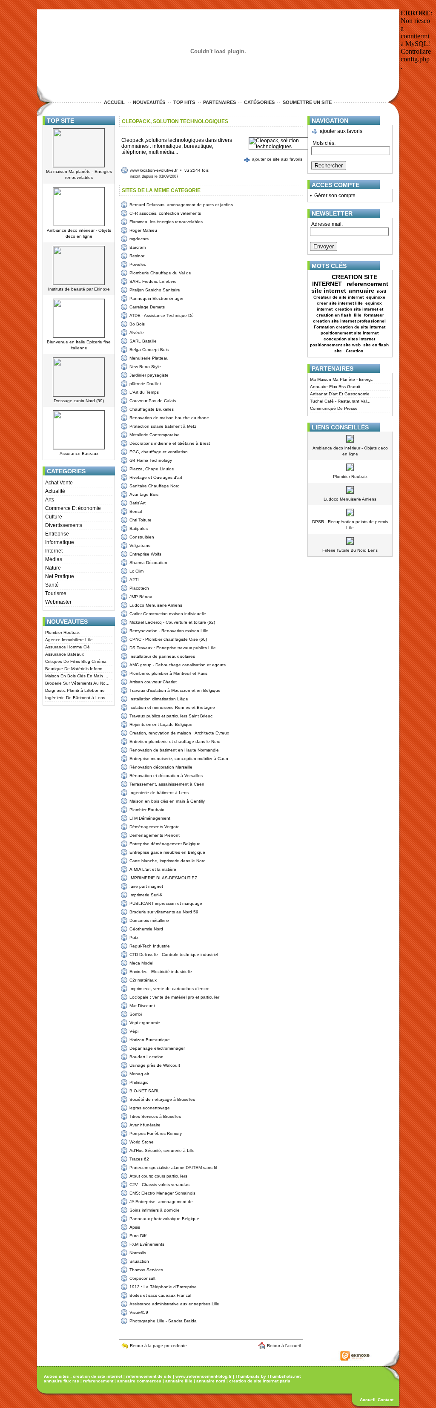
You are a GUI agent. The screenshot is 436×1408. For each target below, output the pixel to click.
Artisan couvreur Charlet (153, 682)
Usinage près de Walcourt (154, 1065)
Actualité (55, 491)
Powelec (137, 264)
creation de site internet (97, 1376)
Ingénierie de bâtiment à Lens (159, 792)
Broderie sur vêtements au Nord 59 (163, 912)
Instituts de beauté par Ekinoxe (79, 289)
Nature (53, 568)
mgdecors (139, 238)
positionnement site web (335, 345)
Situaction (139, 1261)
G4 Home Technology (150, 460)
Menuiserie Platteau (149, 358)
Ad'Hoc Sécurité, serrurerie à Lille (162, 1150)
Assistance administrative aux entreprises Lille (174, 1303)
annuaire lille (178, 1381)
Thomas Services (146, 1269)
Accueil (114, 102)
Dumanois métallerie (149, 920)
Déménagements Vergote (154, 826)
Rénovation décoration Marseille (160, 767)
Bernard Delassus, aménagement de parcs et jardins (181, 204)
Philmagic (138, 1082)
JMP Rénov (140, 596)
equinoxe (375, 297)
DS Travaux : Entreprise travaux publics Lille (172, 647)
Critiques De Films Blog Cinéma (75, 661)
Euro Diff (137, 1235)
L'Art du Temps (144, 392)
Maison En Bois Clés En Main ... (76, 676)
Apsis (134, 1227)
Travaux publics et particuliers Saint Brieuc (170, 716)
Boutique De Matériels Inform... (75, 668)
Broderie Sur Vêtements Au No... (77, 683)
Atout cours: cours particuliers (158, 1176)
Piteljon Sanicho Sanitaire (154, 290)
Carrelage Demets (147, 307)
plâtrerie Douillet (145, 383)
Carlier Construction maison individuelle (167, 613)
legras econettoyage (149, 1108)
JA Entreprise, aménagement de (161, 1201)
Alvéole (136, 332)
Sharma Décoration (148, 562)
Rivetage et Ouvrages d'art (155, 477)
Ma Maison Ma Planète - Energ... (342, 379)
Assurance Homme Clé (67, 647)
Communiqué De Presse (334, 408)
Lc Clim (136, 571)
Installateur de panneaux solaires (162, 656)
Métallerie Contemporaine (154, 434)
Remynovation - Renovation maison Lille (168, 630)
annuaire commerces (139, 1381)
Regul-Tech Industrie (149, 946)
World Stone (141, 1142)
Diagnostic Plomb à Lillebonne (75, 690)
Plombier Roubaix (62, 632)
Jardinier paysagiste (149, 375)
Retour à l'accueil (285, 1345)
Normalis (137, 1252)
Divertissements (63, 525)
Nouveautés (149, 102)
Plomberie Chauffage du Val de (160, 273)
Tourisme (55, 593)
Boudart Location (146, 1056)
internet (325, 309)
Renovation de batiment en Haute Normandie (174, 750)
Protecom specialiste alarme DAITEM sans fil (173, 1167)
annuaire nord (210, 1381)
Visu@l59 (138, 1312)
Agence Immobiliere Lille (69, 639)
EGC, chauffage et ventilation (158, 451)
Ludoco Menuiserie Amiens (155, 605)
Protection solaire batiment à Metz (162, 426)
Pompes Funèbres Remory (155, 1133)
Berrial (135, 511)
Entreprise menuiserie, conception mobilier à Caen (178, 758)
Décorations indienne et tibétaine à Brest (169, 443)
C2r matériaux (143, 980)
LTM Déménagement (149, 818)
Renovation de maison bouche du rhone (169, 417)
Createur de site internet (338, 297)
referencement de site (149, 1376)
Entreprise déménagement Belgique (165, 843)
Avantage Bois (143, 494)
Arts (49, 500)
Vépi (133, 1031)
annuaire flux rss (61, 1381)
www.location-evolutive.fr (154, 170)
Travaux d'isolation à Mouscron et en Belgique (175, 690)
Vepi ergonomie (144, 1022)
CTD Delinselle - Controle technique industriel (173, 954)
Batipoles (138, 528)
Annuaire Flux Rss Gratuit (335, 386)
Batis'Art (137, 503)
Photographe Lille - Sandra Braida (163, 1321)
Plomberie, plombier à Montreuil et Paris (168, 673)
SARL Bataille (143, 341)
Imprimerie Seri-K (146, 895)
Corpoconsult (142, 1278)
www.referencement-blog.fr (203, 1376)
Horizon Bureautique (149, 1039)
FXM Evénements (146, 1244)
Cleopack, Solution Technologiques (175, 121)
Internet (54, 551)
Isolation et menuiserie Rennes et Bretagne (172, 707)
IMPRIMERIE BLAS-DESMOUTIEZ (163, 877)
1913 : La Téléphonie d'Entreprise (163, 1286)
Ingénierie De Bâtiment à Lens (75, 697)
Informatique (59, 542)
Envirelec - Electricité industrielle (160, 971)
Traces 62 (139, 1159)
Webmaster (58, 602)
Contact (385, 1399)
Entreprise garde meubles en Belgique (167, 852)
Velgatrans (139, 545)
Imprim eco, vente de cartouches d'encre (169, 988)
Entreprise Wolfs (145, 554)
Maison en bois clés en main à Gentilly (167, 801)
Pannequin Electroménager (156, 298)
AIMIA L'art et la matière (152, 869)
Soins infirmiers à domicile (154, 1210)
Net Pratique (59, 576)
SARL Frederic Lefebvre (153, 281)
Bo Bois (137, 324)
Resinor (136, 255)
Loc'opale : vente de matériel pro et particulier (174, 997)
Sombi (135, 1014)
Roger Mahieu (143, 230)
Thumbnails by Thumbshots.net (268, 1376)
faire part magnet (146, 886)
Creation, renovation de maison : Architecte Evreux (179, 733)
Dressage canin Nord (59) (79, 400)
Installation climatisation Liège (158, 699)
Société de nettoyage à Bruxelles (162, 1099)
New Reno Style (145, 366)
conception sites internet (349, 339)
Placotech (139, 588)
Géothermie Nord (146, 929)
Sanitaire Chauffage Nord (154, 486)
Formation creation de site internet (349, 327)
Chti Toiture (140, 520)
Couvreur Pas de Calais (152, 400)
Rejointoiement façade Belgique (160, 724)
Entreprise (57, 534)
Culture (53, 517)
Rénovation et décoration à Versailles (166, 775)
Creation (355, 350)
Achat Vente (59, 483)
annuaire (361, 290)
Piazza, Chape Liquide (151, 468)
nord (382, 291)
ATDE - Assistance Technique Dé (161, 315)
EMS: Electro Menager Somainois (162, 1193)
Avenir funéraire (145, 1125)
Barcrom (137, 247)
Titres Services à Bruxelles (155, 1116)
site (338, 350)
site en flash (376, 345)
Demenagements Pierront (154, 835)
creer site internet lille (340, 303)
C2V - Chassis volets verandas (159, 1184)
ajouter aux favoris (341, 131)
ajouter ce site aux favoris (277, 159)
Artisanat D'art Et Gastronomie (340, 394)
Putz (133, 937)
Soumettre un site (307, 102)
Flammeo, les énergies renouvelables (166, 221)
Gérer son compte (335, 196)
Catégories (259, 102)
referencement (98, 1381)
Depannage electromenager (157, 1048)
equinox (373, 303)
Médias (53, 559)
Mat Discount (142, 1005)
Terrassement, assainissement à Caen (166, 784)
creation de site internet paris (259, 1381)
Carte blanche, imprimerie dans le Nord (167, 860)
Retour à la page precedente (158, 1345)
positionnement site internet (350, 333)
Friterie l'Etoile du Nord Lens (350, 550)
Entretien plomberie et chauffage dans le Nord (175, 741)
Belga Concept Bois (149, 349)
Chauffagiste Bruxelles (151, 409)
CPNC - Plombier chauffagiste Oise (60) (168, 639)
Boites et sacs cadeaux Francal (160, 1295)
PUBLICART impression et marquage (165, 903)
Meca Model (141, 963)
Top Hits (184, 102)
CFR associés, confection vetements (165, 213)
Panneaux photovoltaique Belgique (164, 1218)
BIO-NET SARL (144, 1090)
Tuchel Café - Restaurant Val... (340, 401)
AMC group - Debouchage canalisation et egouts (177, 664)
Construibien (141, 537)
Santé (52, 585)
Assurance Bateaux (79, 453)
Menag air (139, 1073)
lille (357, 315)
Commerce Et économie (73, 508)
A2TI (134, 579)
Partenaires (219, 102)
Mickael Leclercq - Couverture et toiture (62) (172, 622)
